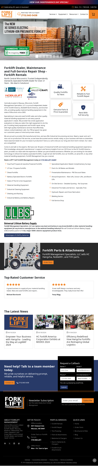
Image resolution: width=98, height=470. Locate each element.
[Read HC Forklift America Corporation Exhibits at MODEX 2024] (49, 322)
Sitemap (27, 460)
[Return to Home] (14, 402)
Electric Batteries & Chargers (58, 443)
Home (77, 424)
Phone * (63, 375)
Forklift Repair (57, 427)
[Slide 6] (54, 56)
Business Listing (71, 462)
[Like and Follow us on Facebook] (5, 443)
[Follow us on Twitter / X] (9, 443)
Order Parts (48, 262)
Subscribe (87, 400)
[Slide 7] (57, 56)
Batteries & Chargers (59, 438)
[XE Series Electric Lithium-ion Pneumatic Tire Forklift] (49, 39)
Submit (64, 387)
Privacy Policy (53, 460)
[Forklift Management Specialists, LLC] (6, 14)
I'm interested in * (83, 375)
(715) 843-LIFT (36, 440)
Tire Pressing (56, 431)
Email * (79, 366)
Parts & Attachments (59, 435)
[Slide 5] (50, 56)
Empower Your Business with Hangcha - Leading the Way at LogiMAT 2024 (18, 340)
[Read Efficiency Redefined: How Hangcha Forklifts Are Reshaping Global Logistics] (79, 322)
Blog (76, 435)
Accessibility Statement (39, 460)
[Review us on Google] (18, 443)
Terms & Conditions (66, 460)
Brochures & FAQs (81, 431)
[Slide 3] (43, 56)
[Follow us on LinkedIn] (14, 443)
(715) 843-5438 (23, 383)
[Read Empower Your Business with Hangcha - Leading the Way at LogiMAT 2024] (18, 322)
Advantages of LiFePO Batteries (17, 235)
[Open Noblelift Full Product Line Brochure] (13, 96)
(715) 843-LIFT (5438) (48, 160)
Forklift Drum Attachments (56, 449)
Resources (73, 14)
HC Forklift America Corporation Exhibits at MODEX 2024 (48, 339)
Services (52, 14)
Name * (63, 366)
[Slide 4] (47, 56)
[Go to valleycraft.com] (37, 89)
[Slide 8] (61, 56)
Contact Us (84, 14)
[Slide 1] (37, 56)
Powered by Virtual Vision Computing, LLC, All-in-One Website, (46, 462)
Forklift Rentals (57, 424)
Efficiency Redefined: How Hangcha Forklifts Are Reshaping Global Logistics (78, 340)
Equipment (62, 14)
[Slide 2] (40, 56)
